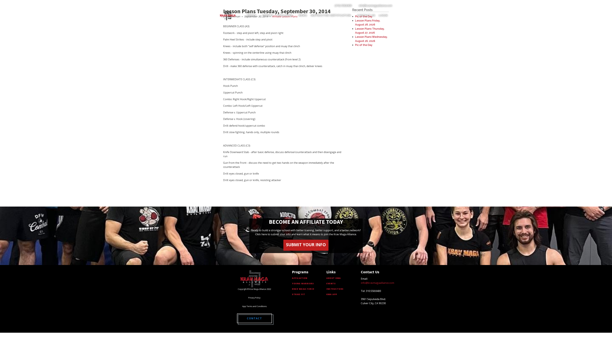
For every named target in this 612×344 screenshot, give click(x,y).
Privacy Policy (254, 297)
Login (383, 15)
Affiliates (284, 15)
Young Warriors (303, 283)
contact (254, 318)
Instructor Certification (331, 15)
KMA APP (331, 294)
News (303, 15)
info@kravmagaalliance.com (375, 5)
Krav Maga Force (303, 289)
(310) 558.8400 (343, 5)
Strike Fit (298, 294)
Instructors (335, 289)
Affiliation (299, 278)
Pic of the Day (363, 45)
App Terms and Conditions (254, 306)
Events (268, 15)
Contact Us (366, 15)
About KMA (333, 278)
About (251, 15)
